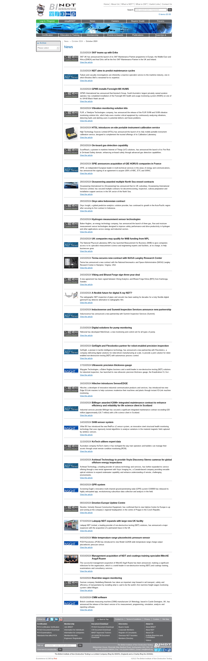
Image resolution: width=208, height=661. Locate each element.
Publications (137, 35)
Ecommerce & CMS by (46, 659)
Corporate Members (126, 630)
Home (106, 4)
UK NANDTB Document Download (100, 636)
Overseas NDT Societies (128, 636)
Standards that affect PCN (47, 636)
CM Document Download (101, 630)
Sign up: (40, 645)
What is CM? (141, 4)
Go (170, 10)
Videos (148, 640)
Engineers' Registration (73, 638)
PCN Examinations (44, 633)
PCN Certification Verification (48, 627)
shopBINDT (70, 21)
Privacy (147, 619)
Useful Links (154, 4)
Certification (47, 35)
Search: (130, 10)
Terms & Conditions (133, 619)
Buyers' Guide (137, 21)
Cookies (156, 619)
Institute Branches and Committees (154, 636)
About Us (115, 4)
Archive (43, 43)
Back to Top (104, 619)
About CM (149, 633)
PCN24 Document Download (48, 630)
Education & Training (69, 35)
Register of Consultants (128, 633)
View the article (86, 62)
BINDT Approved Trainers (101, 633)
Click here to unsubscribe (47, 650)
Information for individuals (74, 630)
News (92, 21)
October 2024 (77, 41)
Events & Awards (115, 35)
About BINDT (151, 627)
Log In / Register (47, 21)
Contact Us (167, 4)
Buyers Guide (124, 627)
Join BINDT (68, 627)
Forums (160, 21)
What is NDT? (127, 4)
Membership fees (71, 636)
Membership (92, 35)
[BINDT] (56, 10)
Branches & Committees (160, 35)
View (155, 15)
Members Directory (126, 638)
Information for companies (74, 633)
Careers (115, 21)
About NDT (150, 630)
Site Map (165, 619)
